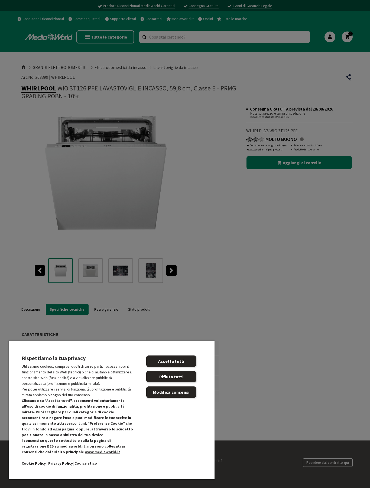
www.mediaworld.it (102, 451)
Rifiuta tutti (171, 376)
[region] (112, 410)
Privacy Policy (60, 463)
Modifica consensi (171, 392)
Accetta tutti (171, 361)
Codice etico (85, 463)
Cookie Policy (34, 463)
